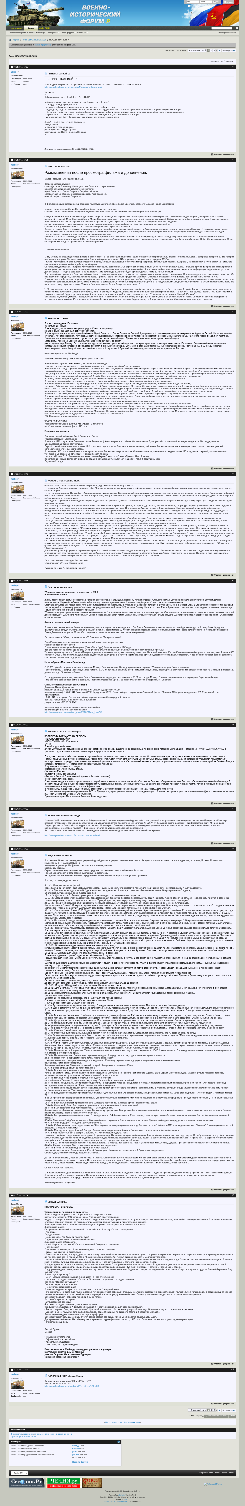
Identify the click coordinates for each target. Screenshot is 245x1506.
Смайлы (76, 1449)
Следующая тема (132, 1422)
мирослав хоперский (44, 1434)
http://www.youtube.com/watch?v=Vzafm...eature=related (72, 835)
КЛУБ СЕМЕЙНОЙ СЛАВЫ (34, 40)
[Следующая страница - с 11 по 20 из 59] (219, 50)
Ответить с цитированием (224, 154)
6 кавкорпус (16, 1434)
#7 (233, 809)
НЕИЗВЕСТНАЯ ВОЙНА (26, 56)
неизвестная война (63, 1434)
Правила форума (80, 1462)
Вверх (232, 1416)
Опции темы (212, 61)
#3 (233, 312)
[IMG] (74, 1452)
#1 (233, 67)
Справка (30, 33)
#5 (233, 580)
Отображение (226, 61)
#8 (233, 849)
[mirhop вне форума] (17, 175)
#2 (233, 160)
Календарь (40, 33)
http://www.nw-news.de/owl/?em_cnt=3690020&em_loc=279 (73, 712)
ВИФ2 (217, 1473)
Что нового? (17, 28)
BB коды (76, 1446)
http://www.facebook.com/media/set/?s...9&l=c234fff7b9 (71, 1386)
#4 (233, 474)
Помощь (228, 2)
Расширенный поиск (227, 33)
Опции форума (67, 33)
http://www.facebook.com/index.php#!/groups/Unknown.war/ (73, 87)
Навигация (81, 33)
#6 (233, 725)
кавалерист (28, 1434)
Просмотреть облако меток (23, 1437)
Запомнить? (195, 6)
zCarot (126, 1499)
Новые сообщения (18, 33)
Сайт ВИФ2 (44, 28)
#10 (232, 1369)
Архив (224, 1473)
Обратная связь (207, 1473)
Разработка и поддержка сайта (116, 1502)
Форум (31, 28)
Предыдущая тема (113, 1422)
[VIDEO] (75, 1455)
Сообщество (52, 33)
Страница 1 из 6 (198, 50)
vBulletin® (122, 1495)
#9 (233, 1195)
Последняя (227, 51)
